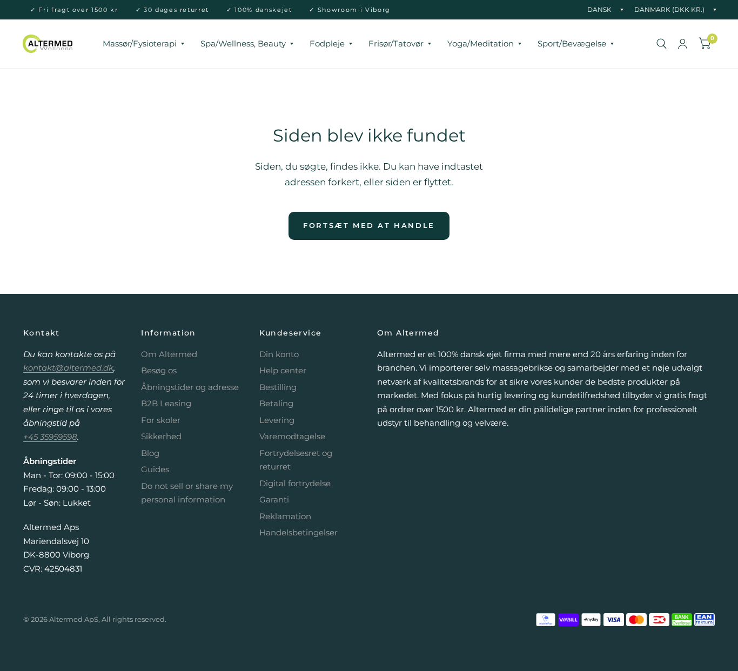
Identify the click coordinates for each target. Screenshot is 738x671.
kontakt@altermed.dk (68, 368)
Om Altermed (169, 354)
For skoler (160, 420)
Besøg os (159, 370)
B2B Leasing (166, 403)
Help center (282, 370)
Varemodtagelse (292, 436)
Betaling (276, 403)
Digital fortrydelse (295, 483)
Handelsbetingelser (298, 532)
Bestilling (278, 387)
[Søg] (661, 43)
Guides (155, 469)
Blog (150, 453)
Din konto (279, 354)
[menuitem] (143, 43)
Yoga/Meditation (480, 43)
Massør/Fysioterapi (140, 43)
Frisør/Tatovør (396, 43)
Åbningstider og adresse (190, 387)
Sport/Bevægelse (572, 43)
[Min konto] (682, 43)
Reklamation (285, 516)
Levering (276, 420)
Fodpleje (327, 43)
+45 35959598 (50, 437)
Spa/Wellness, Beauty (243, 43)
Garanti (274, 499)
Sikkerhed (161, 436)
